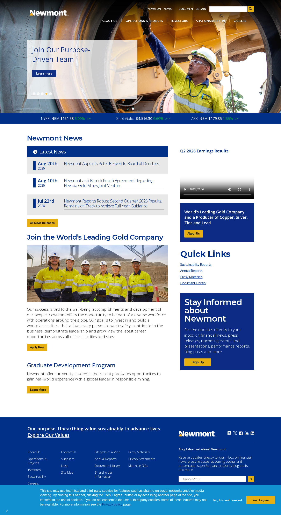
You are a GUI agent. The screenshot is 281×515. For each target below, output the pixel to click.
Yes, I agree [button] (261, 500)
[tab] (34, 93)
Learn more (44, 73)
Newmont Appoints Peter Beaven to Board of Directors (111, 163)
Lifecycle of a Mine (107, 452)
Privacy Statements (141, 459)
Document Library (192, 9)
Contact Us (68, 452)
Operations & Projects (144, 21)
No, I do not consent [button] (227, 500)
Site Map (67, 472)
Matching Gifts (138, 466)
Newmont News (159, 9)
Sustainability (208, 21)
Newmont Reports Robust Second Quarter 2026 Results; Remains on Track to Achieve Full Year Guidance (113, 204)
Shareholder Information (104, 474)
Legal (64, 466)
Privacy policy (112, 504)
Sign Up (198, 362)
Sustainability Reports (195, 264)
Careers (240, 21)
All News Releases (42, 223)
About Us (109, 21)
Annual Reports (191, 270)
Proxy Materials (192, 278)
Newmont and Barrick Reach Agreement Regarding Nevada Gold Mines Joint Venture (108, 183)
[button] (9, 511)
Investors (179, 21)
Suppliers (67, 459)
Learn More (38, 389)
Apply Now (37, 347)
